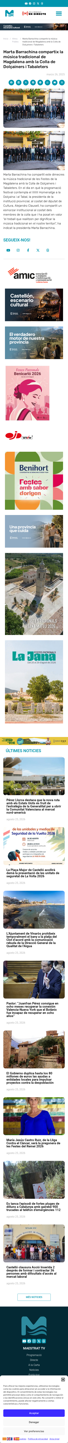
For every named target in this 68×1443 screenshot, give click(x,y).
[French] (13, 1438)
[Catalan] (4, 1438)
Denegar (34, 1422)
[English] (9, 1438)
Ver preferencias (34, 1431)
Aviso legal (54, 1439)
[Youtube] (26, 3)
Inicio (5, 38)
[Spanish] (17, 1438)
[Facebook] (30, 3)
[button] (63, 1379)
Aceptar (34, 1413)
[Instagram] (34, 3)
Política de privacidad (38, 1439)
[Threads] (42, 3)
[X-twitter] (38, 3)
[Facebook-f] (28, 250)
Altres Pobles (15, 40)
